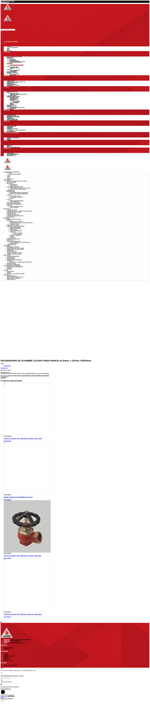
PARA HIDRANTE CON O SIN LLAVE (20, 188)
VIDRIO (12, 236)
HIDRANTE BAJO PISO (13, 239)
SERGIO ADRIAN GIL (15, 670)
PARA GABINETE (15, 201)
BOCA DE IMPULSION (16, 206)
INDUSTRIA (7, 255)
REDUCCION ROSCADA (13, 203)
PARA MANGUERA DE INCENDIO (19, 192)
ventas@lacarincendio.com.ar (16, 643)
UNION (9, 272)
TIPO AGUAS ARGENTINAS (18, 189)
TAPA (8, 176)
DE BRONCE (13, 184)
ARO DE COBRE (11, 182)
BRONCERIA (7, 180)
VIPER (11, 198)
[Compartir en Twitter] (1, 378)
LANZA (9, 195)
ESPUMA (9, 269)
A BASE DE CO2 (11, 213)
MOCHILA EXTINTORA (13, 264)
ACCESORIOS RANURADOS (12, 172)
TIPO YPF (13, 232)
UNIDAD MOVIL (11, 263)
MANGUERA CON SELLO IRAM (15, 248)
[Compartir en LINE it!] (5, 378)
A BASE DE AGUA (12, 210)
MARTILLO (10, 240)
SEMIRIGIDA (10, 250)
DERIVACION (10, 190)
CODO (9, 175)
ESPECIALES (13, 229)
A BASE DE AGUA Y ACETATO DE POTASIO (19, 211)
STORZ (6, 270)
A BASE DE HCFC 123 (13, 214)
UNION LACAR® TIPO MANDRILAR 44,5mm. (18, 497)
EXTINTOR (7, 208)
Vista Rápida (7, 436)
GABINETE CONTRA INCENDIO (16, 226)
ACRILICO (13, 237)
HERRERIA (7, 218)
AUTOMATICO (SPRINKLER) (15, 266)
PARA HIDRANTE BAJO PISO (15, 277)
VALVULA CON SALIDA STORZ (16, 273)
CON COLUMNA (17, 233)
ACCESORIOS (11, 217)
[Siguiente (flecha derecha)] (2, 701)
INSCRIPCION (14, 243)
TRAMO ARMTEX (12, 251)
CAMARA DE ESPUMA (13, 256)
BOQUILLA (10, 183)
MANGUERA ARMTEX (13, 247)
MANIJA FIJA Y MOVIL (16, 221)
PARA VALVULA (11, 279)
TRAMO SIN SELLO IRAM (14, 254)
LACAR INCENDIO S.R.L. (29, 670)
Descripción (7, 366)
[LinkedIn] (2, 668)
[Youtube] (1, 668)
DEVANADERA (11, 191)
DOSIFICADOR (11, 257)
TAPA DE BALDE (15, 223)
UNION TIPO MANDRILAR (14, 204)
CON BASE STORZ (15, 196)
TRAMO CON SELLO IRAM (14, 252)
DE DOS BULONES (15, 174)
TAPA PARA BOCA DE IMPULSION (20, 242)
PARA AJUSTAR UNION (16, 200)
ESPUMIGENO (11, 258)
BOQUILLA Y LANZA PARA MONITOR (20, 262)
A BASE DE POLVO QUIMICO (15, 215)
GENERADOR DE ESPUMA (14, 259)
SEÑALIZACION (11, 244)
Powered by (4, 696)
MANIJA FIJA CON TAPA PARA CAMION (21, 222)
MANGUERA (7, 246)
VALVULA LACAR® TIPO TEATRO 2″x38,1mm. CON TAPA (22, 614)
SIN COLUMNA (17, 234)
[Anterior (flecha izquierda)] (1, 701)
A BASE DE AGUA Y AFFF (14, 212)
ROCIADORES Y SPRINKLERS (12, 265)
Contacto (6, 649)
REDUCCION (10, 271)
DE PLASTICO (14, 185)
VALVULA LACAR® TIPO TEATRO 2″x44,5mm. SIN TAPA (22, 556)
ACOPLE (9, 173)
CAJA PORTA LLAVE (13, 225)
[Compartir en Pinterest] (2, 378)
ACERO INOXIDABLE (16, 230)
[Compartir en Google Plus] (3, 378)
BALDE (9, 220)
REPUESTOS (7, 274)
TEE (8, 177)
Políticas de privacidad (10, 665)
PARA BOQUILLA (12, 276)
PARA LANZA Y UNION (13, 278)
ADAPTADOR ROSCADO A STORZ (17, 181)
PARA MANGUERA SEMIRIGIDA (19, 193)
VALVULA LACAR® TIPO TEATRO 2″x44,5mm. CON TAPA (23, 438)
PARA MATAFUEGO (15, 228)
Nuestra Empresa (9, 647)
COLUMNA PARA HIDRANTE (15, 187)
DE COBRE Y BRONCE (16, 197)
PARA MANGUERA (15, 227)
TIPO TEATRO (14, 207)
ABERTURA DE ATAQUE (14, 219)
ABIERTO (9, 268)
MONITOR (10, 261)
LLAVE (9, 199)
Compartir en (5, 377)
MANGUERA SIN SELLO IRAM (15, 249)
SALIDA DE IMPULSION (13, 241)
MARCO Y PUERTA (15, 235)
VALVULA (9, 205)
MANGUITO (10, 178)
